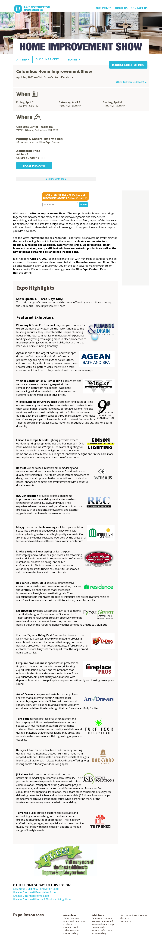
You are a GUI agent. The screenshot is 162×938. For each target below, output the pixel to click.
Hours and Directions (74, 921)
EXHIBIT (73, 59)
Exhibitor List (69, 924)
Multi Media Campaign (103, 924)
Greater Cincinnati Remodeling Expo (34, 892)
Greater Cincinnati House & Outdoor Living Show (42, 899)
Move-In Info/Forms (102, 930)
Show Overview (71, 918)
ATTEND (21, 59)
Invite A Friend (70, 927)
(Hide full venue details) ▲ (131, 82)
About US (121, 8)
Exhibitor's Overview (102, 918)
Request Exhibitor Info (103, 921)
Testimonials (98, 927)
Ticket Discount (71, 930)
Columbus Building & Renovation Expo (36, 888)
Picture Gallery (70, 933)
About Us (124, 918)
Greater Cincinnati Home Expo (31, 895)
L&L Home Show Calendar (133, 915)
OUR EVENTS (103, 8)
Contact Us (139, 8)
